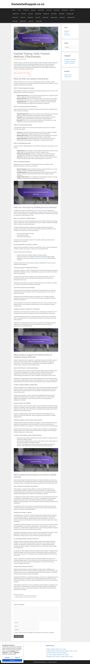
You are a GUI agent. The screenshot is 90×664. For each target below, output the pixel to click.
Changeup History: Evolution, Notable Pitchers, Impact (59, 656)
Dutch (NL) (30, 13)
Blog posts (33, 10)
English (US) (46, 13)
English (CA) (15, 17)
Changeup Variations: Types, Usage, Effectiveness (25, 597)
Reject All (17, 657)
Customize (7, 657)
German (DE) (56, 10)
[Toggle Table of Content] (28, 75)
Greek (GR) (15, 21)
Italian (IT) (72, 10)
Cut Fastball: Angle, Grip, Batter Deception (56, 652)
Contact (19, 10)
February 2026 (68, 74)
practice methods (36, 210)
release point (30, 100)
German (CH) (65, 10)
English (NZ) (30, 17)
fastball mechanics (41, 258)
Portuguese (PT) (71, 17)
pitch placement (47, 158)
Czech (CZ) (37, 17)
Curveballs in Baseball (69, 61)
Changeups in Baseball (70, 59)
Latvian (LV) (30, 21)
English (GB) (61, 13)
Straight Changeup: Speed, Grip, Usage (56, 649)
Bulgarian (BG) (23, 21)
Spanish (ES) (45, 17)
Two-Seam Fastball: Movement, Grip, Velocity (57, 654)
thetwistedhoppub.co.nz (27, 4)
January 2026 (67, 76)
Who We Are (26, 10)
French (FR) (48, 10)
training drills (25, 81)
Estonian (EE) (39, 21)
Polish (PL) (23, 13)
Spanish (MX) (41, 10)
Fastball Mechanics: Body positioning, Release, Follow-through (61, 651)
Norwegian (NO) (70, 13)
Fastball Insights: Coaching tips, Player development (26, 595)
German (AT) (62, 17)
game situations (24, 572)
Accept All (12, 660)
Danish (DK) (53, 13)
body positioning (35, 498)
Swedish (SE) (38, 13)
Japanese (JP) (16, 13)
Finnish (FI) (22, 17)
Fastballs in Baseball (19, 594)
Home (14, 10)
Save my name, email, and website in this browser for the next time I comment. (34, 632)
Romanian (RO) (54, 17)
